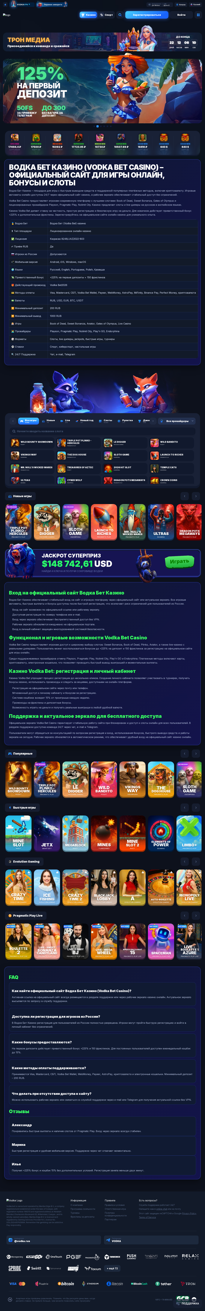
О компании (77, 1205)
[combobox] (188, 421)
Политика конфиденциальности (116, 1214)
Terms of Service (147, 1217)
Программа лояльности (83, 1209)
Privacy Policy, (189, 1213)
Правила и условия (115, 1205)
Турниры (75, 1213)
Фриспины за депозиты (82, 1216)
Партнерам (110, 1219)
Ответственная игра (115, 1209)
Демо (23, 531)
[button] (94, 126)
